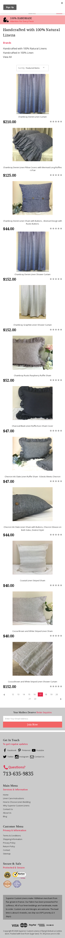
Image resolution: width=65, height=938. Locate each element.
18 (46, 694)
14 (24, 694)
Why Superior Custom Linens (16, 805)
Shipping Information (12, 839)
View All (7, 57)
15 (29, 694)
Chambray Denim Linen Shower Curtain (32, 274)
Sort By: (21, 68)
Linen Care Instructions (13, 798)
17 (40, 694)
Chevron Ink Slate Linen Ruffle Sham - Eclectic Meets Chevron (32, 476)
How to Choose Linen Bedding (16, 802)
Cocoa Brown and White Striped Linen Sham (32, 631)
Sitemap (7, 853)
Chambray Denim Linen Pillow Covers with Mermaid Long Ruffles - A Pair (32, 169)
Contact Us (8, 809)
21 (30, 698)
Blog (5, 816)
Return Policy (9, 846)
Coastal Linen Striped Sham (32, 580)
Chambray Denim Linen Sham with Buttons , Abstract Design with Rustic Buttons (32, 222)
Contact (6, 850)
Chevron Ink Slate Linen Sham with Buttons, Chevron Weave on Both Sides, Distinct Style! (32, 528)
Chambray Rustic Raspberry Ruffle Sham (32, 375)
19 (51, 694)
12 (13, 694)
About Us (7, 812)
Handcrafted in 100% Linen (18, 52)
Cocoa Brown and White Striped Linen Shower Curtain (32, 681)
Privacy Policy (9, 842)
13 (18, 694)
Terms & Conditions (12, 835)
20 (57, 694)
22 (35, 698)
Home (5, 794)
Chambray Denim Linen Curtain (32, 116)
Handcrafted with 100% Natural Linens (25, 48)
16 (34, 694)
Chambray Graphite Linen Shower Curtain (32, 324)
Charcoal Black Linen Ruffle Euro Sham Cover (32, 426)
